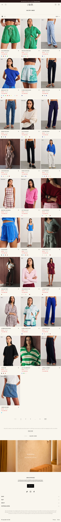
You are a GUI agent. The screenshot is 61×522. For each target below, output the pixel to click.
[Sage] (7, 176)
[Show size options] (18, 50)
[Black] (42, 95)
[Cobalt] (44, 176)
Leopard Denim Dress (6, 328)
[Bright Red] (7, 95)
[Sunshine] (48, 215)
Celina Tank (24, 249)
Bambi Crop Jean (46, 90)
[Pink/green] (25, 373)
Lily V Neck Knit (25, 210)
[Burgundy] (3, 373)
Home (25, 436)
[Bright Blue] (3, 95)
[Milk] (44, 215)
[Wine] (1, 97)
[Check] (1, 215)
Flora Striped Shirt (26, 328)
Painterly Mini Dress (5, 210)
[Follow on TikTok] (27, 491)
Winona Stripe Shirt (26, 50)
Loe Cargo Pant (45, 50)
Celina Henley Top (46, 249)
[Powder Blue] (5, 176)
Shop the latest (37, 1)
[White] (27, 294)
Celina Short (4, 249)
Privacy (54, 519)
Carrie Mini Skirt (5, 407)
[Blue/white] (1, 412)
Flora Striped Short (26, 90)
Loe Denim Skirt (45, 289)
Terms (58, 519)
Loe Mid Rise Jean (46, 328)
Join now (30, 485)
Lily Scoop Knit (25, 131)
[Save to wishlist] (18, 47)
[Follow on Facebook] (34, 491)
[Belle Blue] (1, 95)
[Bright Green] (5, 95)
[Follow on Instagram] (30, 491)
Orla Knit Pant (4, 289)
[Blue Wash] (44, 95)
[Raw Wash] (46, 95)
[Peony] (48, 176)
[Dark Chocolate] (9, 95)
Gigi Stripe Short (5, 50)
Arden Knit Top (4, 90)
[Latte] (3, 176)
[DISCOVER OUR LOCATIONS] (30, 456)
